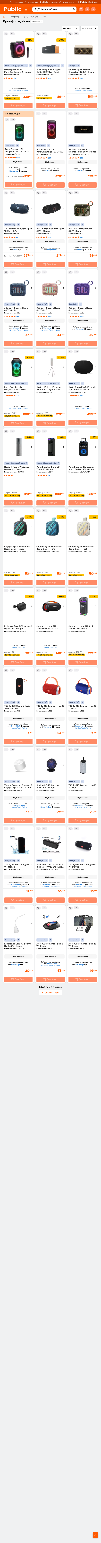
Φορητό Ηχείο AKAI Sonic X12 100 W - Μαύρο (81, 627)
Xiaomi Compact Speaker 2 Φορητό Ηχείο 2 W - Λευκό (18, 786)
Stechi (47, 170)
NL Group (15, 328)
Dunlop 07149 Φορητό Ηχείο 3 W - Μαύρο (47, 786)
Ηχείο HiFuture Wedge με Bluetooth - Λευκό (16, 468)
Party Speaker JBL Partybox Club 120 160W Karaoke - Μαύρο (17, 150)
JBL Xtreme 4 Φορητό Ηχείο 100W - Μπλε (18, 230)
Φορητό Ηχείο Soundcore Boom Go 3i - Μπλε (49, 548)
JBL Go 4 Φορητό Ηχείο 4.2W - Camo (80, 230)
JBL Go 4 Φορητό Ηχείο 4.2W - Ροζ (48, 309)
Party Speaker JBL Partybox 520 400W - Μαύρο (15, 388)
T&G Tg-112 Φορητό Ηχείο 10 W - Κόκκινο (50, 707)
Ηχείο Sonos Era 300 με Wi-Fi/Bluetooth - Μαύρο (82, 388)
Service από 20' (68, 2)
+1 (30, 66)
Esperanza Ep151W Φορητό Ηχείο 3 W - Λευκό (18, 945)
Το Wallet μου (32, 2)
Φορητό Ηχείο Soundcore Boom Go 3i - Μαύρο (17, 548)
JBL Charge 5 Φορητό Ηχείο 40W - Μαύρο (50, 230)
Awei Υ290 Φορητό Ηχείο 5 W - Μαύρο (49, 945)
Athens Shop (20, 805)
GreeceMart (15, 726)
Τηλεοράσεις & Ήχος (30, 17)
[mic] (73, 9)
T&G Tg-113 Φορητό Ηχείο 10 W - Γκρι (82, 786)
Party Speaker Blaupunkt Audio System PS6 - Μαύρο (81, 468)
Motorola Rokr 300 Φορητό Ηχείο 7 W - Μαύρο (18, 627)
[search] (36, 9)
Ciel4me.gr (47, 328)
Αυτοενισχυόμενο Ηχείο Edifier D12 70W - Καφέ (48, 71)
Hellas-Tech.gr (46, 807)
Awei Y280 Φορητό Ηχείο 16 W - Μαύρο (82, 945)
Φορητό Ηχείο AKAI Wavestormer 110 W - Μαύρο (47, 627)
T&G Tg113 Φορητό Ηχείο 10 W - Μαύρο (18, 866)
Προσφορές (14, 17)
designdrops (52, 249)
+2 (17, 145)
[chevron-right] (31, 50)
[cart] (93, 9)
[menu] (26, 9)
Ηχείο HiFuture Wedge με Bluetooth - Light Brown (49, 388)
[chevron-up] (95, 1535)
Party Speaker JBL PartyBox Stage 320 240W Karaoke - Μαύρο (49, 151)
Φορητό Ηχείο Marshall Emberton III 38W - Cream (81, 71)
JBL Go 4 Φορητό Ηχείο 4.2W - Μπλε (16, 309)
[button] (89, 2)
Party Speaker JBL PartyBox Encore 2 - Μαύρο (17, 71)
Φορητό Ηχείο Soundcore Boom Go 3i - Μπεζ (81, 548)
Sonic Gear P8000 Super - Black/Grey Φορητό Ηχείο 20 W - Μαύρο (49, 866)
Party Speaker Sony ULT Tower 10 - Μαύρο (48, 468)
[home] (12, 11)
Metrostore (13, 171)
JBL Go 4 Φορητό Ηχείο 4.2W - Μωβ (80, 309)
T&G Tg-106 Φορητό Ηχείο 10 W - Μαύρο (17, 707)
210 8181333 (18, 2)
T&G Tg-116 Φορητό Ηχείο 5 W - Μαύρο (81, 866)
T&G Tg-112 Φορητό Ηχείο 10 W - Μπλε (82, 707)
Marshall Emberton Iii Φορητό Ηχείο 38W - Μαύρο (82, 151)
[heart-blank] (81, 9)
